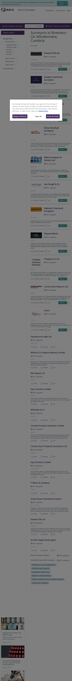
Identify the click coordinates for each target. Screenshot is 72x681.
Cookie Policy (43, 111)
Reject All (38, 116)
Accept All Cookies (53, 116)
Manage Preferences (20, 116)
